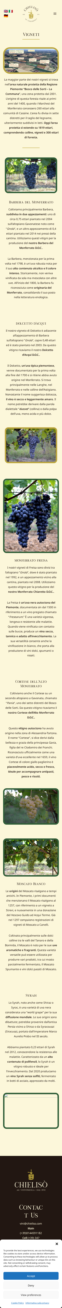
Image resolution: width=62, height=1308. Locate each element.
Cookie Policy (17, 1302)
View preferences (31, 1295)
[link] (6, 11)
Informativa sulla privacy (37, 1302)
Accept (31, 1276)
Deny (31, 1285)
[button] (57, 1244)
